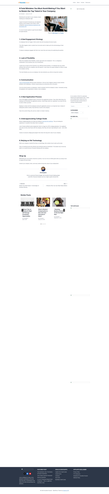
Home (74, 2)
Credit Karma (58, 473)
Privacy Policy (76, 472)
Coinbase (57, 475)
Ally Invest (57, 477)
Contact (82, 2)
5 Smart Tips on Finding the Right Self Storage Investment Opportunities (27, 213)
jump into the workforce (47, 121)
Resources (87, 2)
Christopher (22, 13)
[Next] (64, 210)
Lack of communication (24, 82)
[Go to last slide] (22, 210)
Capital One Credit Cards (61, 472)
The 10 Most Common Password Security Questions (44, 476)
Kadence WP (66, 490)
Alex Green (55, 33)
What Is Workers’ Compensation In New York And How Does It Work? (43, 213)
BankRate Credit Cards (60, 479)
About (78, 2)
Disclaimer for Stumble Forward (80, 475)
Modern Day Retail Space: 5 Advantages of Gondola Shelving (29, 185)
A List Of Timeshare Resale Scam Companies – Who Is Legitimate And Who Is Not (45, 481)
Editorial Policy (76, 477)
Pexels (62, 33)
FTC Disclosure (76, 473)
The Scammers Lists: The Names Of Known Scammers (44, 472)
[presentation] (27, 202)
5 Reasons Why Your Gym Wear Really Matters (56, 184)
